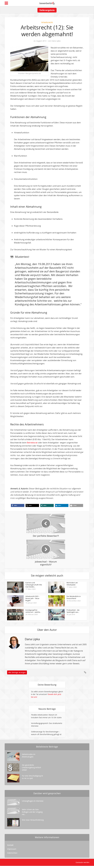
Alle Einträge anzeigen (17, 672)
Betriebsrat (32, 442)
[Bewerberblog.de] (47, 2)
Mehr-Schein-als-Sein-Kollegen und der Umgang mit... (32, 812)
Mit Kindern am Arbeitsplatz (72, 584)
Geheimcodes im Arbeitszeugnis (28, 755)
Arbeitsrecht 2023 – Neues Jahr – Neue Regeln (32, 598)
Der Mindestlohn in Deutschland (74, 597)
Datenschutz (12, 853)
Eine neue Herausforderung (33, 820)
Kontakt (10, 845)
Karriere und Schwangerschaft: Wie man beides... (33, 585)
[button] (17, 505)
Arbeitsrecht (47, 22)
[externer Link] (85, 672)
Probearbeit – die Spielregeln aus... (73, 611)
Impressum (11, 849)
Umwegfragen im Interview (32, 801)
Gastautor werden (82, 862)
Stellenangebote (47, 10)
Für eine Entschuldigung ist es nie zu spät (32, 777)
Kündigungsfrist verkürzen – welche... (33, 611)
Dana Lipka (56, 41)
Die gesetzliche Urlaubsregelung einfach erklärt (31, 767)
